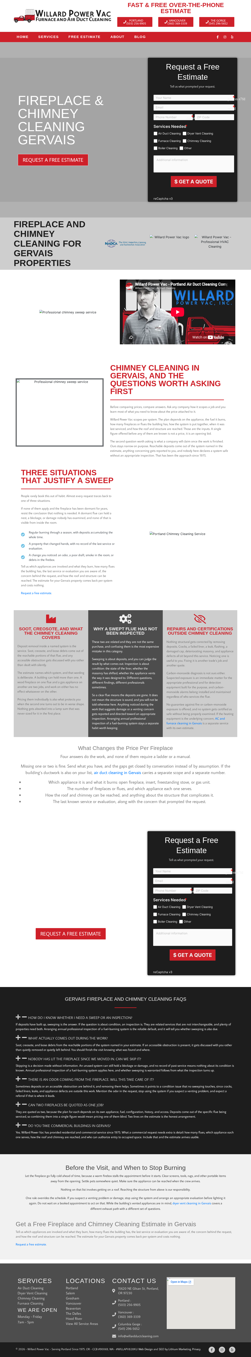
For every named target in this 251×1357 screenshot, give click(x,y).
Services (48, 37)
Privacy (196, 1349)
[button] (125, 1017)
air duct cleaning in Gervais (117, 772)
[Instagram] (225, 37)
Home (22, 37)
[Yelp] (232, 37)
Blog (140, 37)
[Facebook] (218, 37)
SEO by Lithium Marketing (175, 1349)
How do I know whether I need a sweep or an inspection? (80, 1017)
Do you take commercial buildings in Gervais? (69, 1125)
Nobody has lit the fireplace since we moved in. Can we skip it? (84, 1059)
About (117, 37)
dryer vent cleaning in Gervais (192, 1203)
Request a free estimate (36, 593)
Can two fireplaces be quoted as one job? (66, 1105)
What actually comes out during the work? (68, 1038)
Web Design (145, 1349)
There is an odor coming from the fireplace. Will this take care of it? (91, 1079)
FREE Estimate (84, 37)
